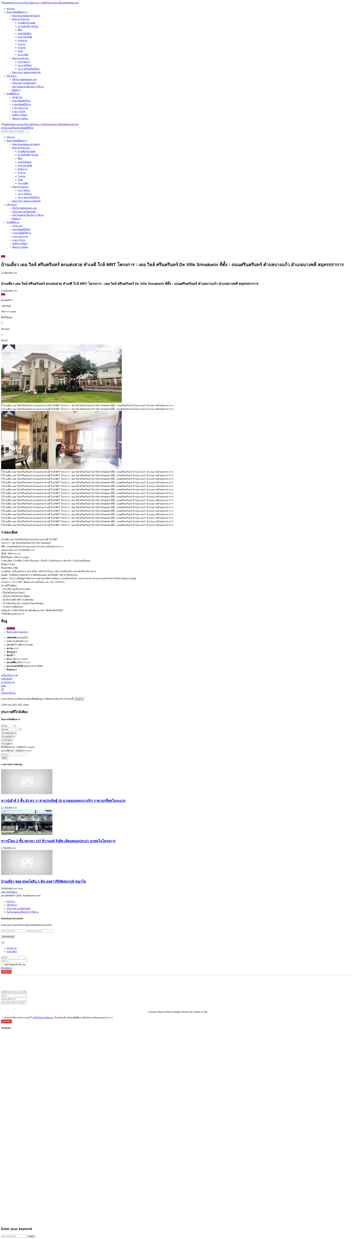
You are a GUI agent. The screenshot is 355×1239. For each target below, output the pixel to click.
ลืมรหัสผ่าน (6, 968)
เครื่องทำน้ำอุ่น (8, 693)
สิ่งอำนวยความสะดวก (17, 632)
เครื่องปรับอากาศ (9, 675)
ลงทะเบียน (12, 951)
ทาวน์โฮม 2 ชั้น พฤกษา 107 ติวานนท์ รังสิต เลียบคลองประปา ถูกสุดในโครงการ (58, 841)
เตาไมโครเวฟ (8, 682)
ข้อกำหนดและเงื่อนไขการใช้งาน (22, 912)
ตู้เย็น (3, 686)
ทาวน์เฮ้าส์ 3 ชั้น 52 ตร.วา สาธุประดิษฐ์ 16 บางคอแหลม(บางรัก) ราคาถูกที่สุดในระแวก (63, 800)
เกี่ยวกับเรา (12, 905)
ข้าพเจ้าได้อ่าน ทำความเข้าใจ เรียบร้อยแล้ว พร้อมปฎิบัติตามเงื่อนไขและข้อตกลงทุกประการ (58, 1017)
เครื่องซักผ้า (6, 679)
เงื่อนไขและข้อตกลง (43, 1017)
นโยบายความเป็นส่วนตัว (19, 908)
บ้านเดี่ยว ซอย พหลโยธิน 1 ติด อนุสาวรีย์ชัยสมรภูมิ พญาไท (43, 881)
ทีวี (2, 689)
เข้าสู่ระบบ (79, 699)
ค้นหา (4, 758)
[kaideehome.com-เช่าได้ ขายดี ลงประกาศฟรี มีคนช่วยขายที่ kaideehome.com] (40, 3)
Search (31, 1236)
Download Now (8, 937)
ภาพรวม (11, 628)
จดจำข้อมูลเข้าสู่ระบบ (15, 964)
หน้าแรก (11, 901)
